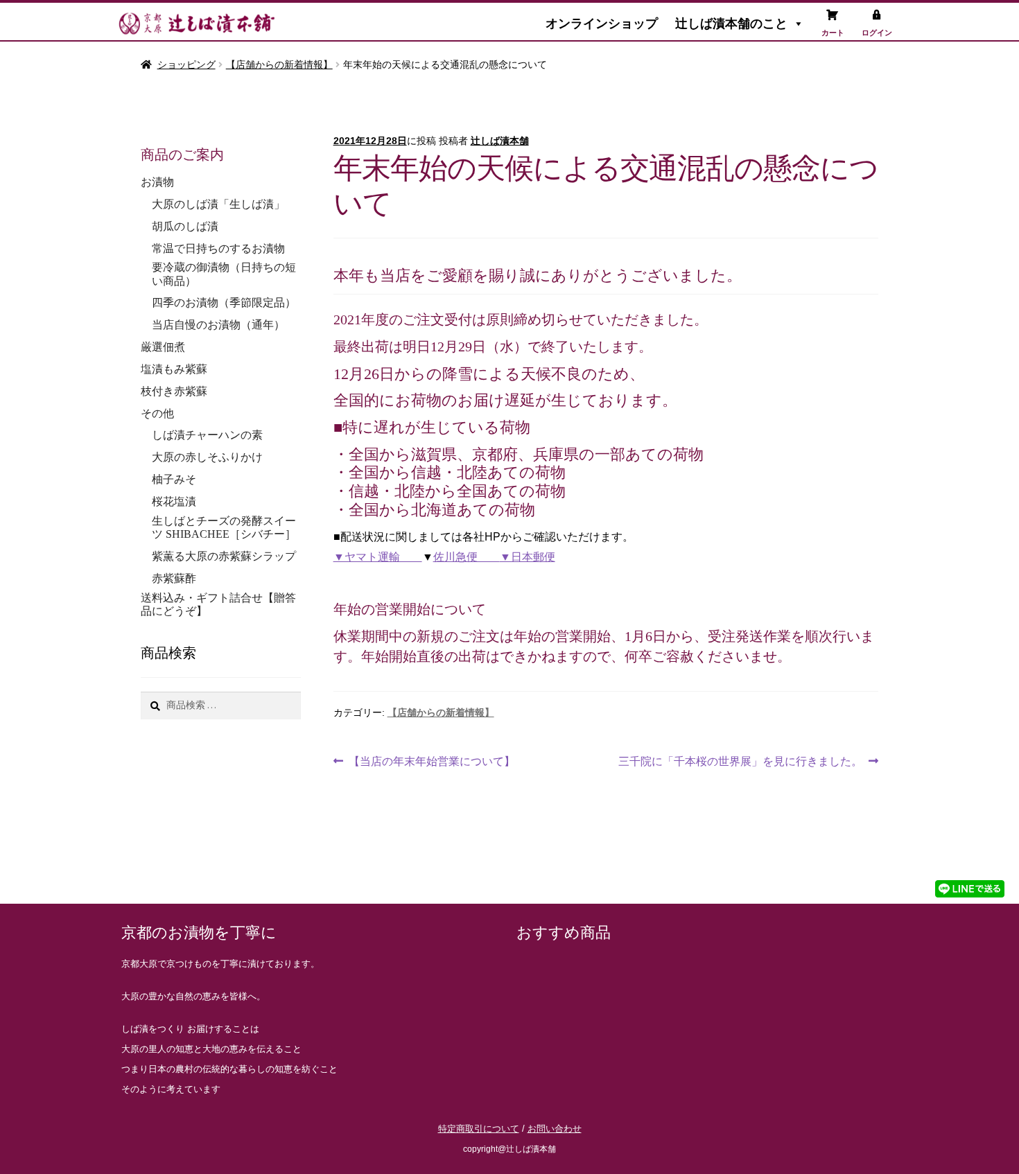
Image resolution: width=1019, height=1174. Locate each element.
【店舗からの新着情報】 (279, 64)
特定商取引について (478, 1128)
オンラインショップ (602, 23)
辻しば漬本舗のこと (731, 23)
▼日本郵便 (527, 557)
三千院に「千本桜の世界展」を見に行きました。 (740, 759)
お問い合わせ (555, 1128)
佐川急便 (466, 557)
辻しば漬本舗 (500, 140)
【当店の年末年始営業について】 (431, 759)
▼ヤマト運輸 (377, 557)
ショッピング (186, 64)
